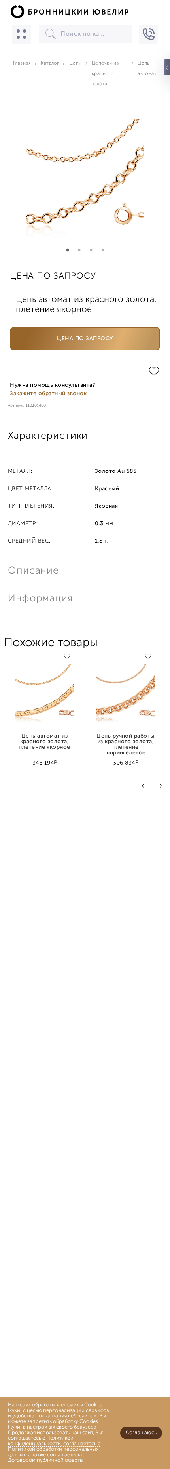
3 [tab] (91, 250)
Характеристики (48, 436)
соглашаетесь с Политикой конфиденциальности (41, 1441)
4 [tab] (103, 250)
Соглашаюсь (141, 1432)
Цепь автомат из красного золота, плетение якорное (44, 739)
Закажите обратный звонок (48, 394)
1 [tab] (67, 250)
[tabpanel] (85, 178)
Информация (39, 599)
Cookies (93, 1405)
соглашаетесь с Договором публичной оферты (46, 1457)
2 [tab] (79, 250)
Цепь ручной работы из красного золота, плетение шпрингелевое (125, 739)
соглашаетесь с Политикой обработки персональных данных (54, 1449)
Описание (33, 571)
